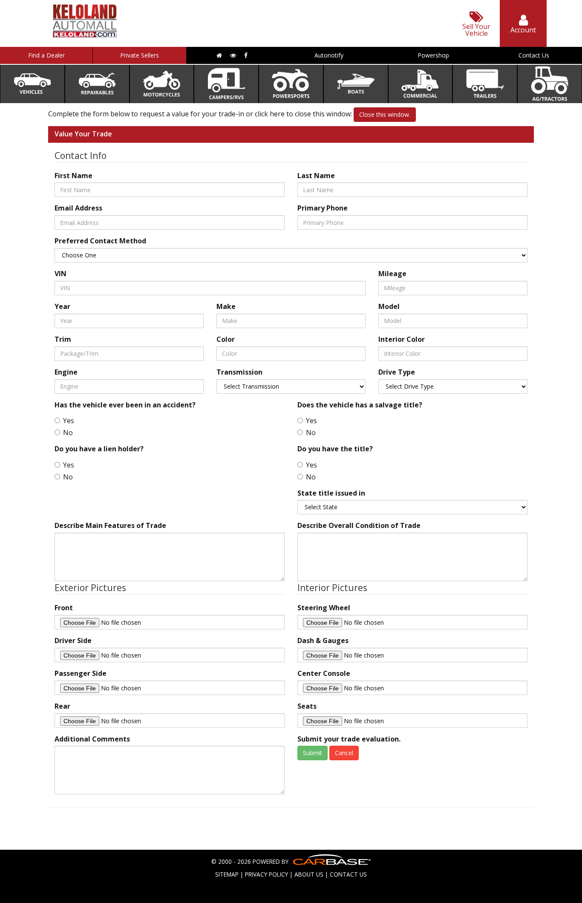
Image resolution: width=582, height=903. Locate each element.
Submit (312, 753)
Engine (66, 372)
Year (62, 306)
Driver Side (73, 640)
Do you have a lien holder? (99, 448)
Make (226, 306)
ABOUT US (308, 874)
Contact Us (534, 55)
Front (64, 607)
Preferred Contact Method (100, 240)
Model (389, 306)
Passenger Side (81, 673)
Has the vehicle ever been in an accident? (125, 405)
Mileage (392, 273)
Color (225, 339)
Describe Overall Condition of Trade (359, 525)
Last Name (316, 175)
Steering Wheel (323, 607)
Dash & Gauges (323, 640)
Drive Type (396, 372)
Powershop (433, 55)
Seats (307, 706)
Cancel (344, 753)
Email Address (78, 208)
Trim (63, 339)
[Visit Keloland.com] (84, 35)
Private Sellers (139, 55)
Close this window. (384, 114)
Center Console (323, 673)
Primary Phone (322, 208)
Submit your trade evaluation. (348, 739)
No (68, 432)
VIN (60, 273)
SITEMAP (227, 874)
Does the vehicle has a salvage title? (359, 405)
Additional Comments (92, 739)
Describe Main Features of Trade (110, 525)
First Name (73, 175)
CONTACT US (348, 874)
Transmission (239, 372)
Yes (68, 420)
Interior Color (401, 339)
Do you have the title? (335, 448)
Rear (62, 706)
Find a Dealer (46, 55)
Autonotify (328, 55)
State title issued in (331, 493)
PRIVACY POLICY (266, 874)
